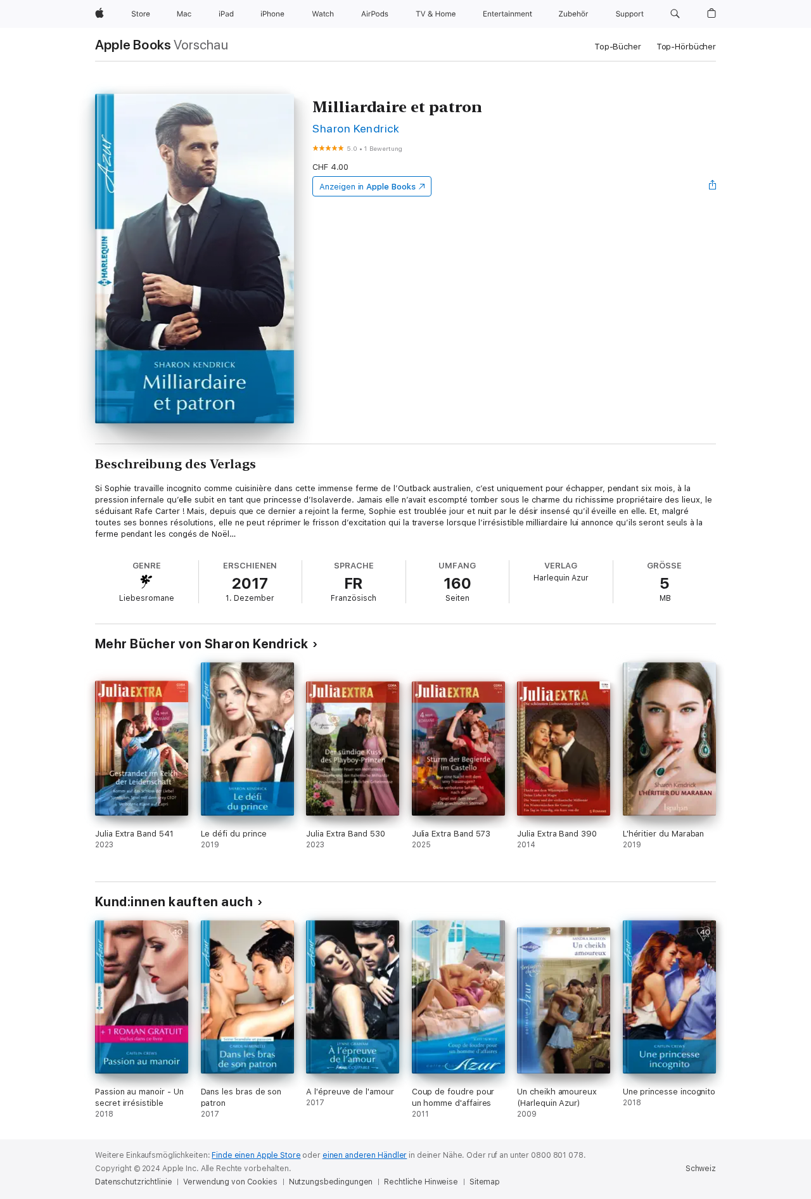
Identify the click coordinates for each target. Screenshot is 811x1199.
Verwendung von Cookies (230, 1181)
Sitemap (484, 1181)
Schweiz (701, 1168)
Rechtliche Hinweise (421, 1181)
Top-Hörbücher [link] (686, 46)
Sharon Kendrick (355, 128)
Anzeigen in (367, 186)
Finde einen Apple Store (256, 1155)
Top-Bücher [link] (617, 46)
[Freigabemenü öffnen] (713, 186)
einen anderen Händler (364, 1155)
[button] (675, 14)
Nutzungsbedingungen (331, 1181)
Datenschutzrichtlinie (133, 1181)
